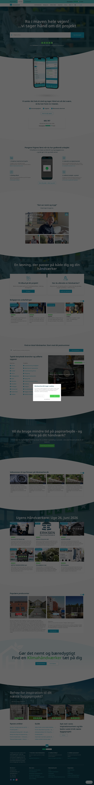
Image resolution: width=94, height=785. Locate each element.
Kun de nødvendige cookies (39, 396)
